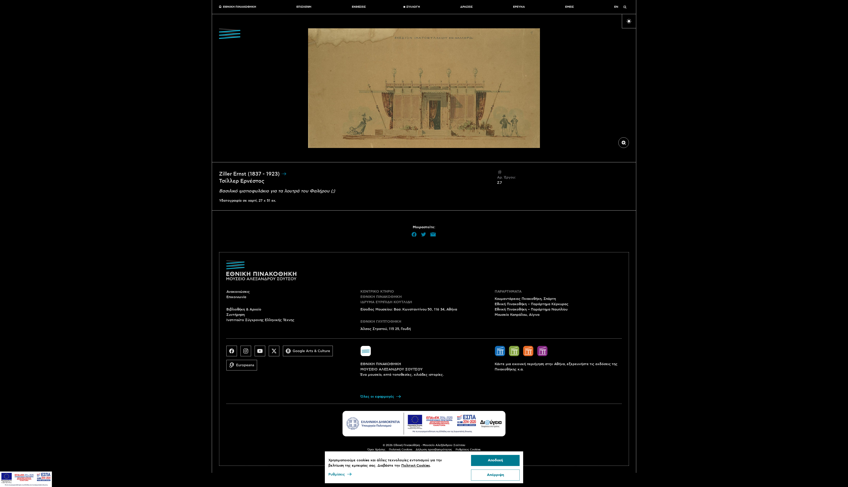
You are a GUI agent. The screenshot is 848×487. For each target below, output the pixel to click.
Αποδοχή (495, 460)
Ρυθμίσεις (336, 474)
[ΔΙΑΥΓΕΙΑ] (491, 423)
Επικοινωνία (236, 297)
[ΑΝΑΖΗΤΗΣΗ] (625, 7)
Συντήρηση (235, 315)
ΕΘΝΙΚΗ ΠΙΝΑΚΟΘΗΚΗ (239, 7)
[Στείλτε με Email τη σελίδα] (433, 234)
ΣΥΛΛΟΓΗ (413, 7)
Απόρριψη (495, 475)
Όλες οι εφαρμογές (377, 396)
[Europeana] (243, 367)
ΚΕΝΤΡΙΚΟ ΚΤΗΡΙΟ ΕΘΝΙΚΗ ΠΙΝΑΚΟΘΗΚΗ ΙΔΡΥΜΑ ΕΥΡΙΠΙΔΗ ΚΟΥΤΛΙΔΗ (386, 297)
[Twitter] (276, 353)
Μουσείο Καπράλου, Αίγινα (517, 315)
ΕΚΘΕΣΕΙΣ (359, 7)
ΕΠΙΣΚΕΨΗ (303, 7)
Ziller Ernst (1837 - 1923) (250, 174)
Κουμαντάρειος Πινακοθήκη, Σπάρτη (525, 299)
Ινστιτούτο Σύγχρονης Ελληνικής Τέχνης (260, 320)
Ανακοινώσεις (238, 292)
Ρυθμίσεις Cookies (468, 449)
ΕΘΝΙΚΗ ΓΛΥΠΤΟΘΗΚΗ (380, 321)
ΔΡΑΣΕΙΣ (466, 7)
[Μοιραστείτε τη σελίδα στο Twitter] (423, 234)
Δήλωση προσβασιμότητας (434, 449)
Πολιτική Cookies (400, 449)
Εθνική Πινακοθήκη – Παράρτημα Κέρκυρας (531, 304)
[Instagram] (247, 353)
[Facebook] (233, 353)
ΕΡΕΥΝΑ (519, 7)
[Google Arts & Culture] (309, 353)
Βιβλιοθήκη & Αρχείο (243, 309)
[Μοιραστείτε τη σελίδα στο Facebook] (414, 234)
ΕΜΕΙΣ (569, 7)
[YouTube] (262, 353)
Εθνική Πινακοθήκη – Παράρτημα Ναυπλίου (531, 309)
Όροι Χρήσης (376, 449)
